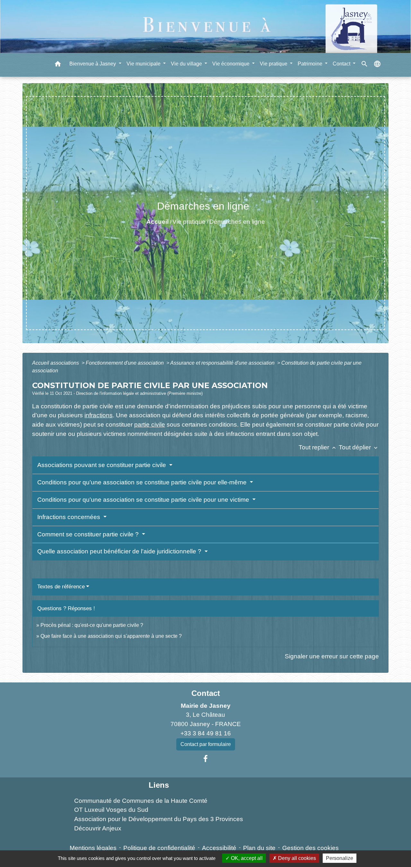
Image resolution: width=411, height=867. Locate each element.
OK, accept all (246, 858)
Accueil (157, 221)
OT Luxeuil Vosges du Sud (111, 809)
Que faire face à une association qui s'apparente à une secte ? (111, 636)
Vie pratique (189, 221)
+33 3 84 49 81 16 (205, 733)
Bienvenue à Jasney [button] (93, 63)
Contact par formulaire (205, 744)
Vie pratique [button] (274, 63)
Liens (159, 785)
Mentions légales (93, 848)
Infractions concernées (69, 517)
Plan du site (259, 848)
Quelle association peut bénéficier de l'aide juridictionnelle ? (120, 551)
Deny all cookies (296, 858)
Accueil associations (56, 363)
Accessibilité (219, 848)
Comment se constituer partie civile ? (88, 534)
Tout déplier (359, 447)
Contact (205, 693)
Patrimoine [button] (311, 63)
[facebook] (205, 759)
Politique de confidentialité (159, 848)
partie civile (149, 424)
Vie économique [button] (231, 63)
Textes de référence (61, 587)
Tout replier (318, 447)
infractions (98, 415)
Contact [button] (342, 63)
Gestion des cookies (310, 848)
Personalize (339, 858)
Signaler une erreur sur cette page (332, 656)
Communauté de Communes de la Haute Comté (140, 800)
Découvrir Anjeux (97, 828)
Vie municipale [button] (144, 63)
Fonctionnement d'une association (125, 363)
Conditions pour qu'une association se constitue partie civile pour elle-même (142, 482)
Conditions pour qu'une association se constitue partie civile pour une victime (144, 499)
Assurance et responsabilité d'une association (223, 363)
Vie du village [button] (187, 63)
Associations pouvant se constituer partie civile (102, 465)
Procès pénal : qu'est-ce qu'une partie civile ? (91, 625)
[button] (58, 64)
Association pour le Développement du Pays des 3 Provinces (158, 819)
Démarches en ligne (237, 221)
